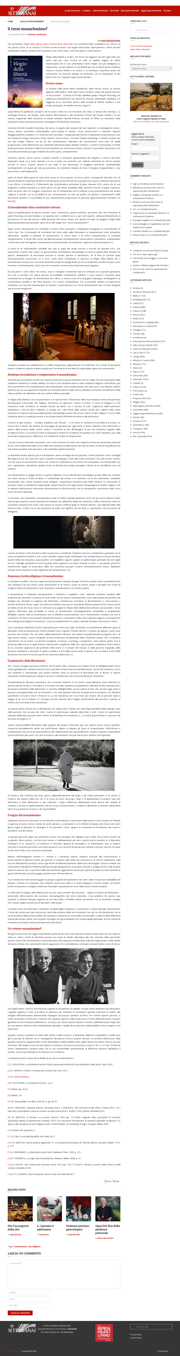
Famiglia (136, 330)
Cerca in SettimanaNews (141, 46)
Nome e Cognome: (141, 153)
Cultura (136, 311)
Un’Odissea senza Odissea (151, 183)
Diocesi (136, 314)
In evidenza (138, 337)
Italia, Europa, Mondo (143, 345)
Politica (136, 387)
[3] (87, 144)
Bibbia (136, 295)
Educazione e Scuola (142, 326)
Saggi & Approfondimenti (151, 10)
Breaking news (139, 299)
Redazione (44, 1234)
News (135, 368)
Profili (135, 394)
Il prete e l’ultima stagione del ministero (151, 265)
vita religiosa (34, 1246)
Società (136, 421)
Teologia (137, 428)
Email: (135, 144)
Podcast (136, 383)
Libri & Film (114, 10)
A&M (170, 1351)
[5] (33, 184)
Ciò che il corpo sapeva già (145, 254)
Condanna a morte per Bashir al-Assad (150, 250)
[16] (33, 843)
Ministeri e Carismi (141, 360)
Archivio (136, 288)
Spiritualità (137, 425)
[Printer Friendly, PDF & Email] (111, 1183)
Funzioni (136, 333)
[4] (35, 171)
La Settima (86, 10)
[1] (89, 105)
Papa (135, 371)
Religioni (136, 402)
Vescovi (136, 432)
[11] (46, 621)
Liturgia (136, 356)
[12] (71, 654)
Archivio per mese (138, 64)
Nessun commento (37, 34)
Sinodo (136, 417)
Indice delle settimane (140, 49)
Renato (136, 202)
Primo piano (138, 390)
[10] (40, 607)
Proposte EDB (139, 398)
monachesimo (20, 1246)
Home (10, 21)
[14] (47, 695)
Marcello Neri (16, 1234)
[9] (69, 569)
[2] (115, 111)
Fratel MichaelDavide (110, 40)
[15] (29, 718)
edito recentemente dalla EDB (48, 43)
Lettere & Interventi (100, 10)
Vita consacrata (140, 436)
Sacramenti (138, 409)
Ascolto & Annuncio (72, 10)
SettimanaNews (14, 1351)
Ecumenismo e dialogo (143, 322)
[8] (32, 265)
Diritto (136, 318)
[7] (111, 242)
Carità (135, 303)
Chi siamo (167, 10)
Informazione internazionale (145, 341)
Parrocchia (138, 375)
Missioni (136, 364)
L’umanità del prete (148, 209)
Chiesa (136, 307)
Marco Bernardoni (105, 1238)
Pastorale (137, 379)
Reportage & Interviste (130, 10)
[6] (14, 201)
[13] (118, 682)
